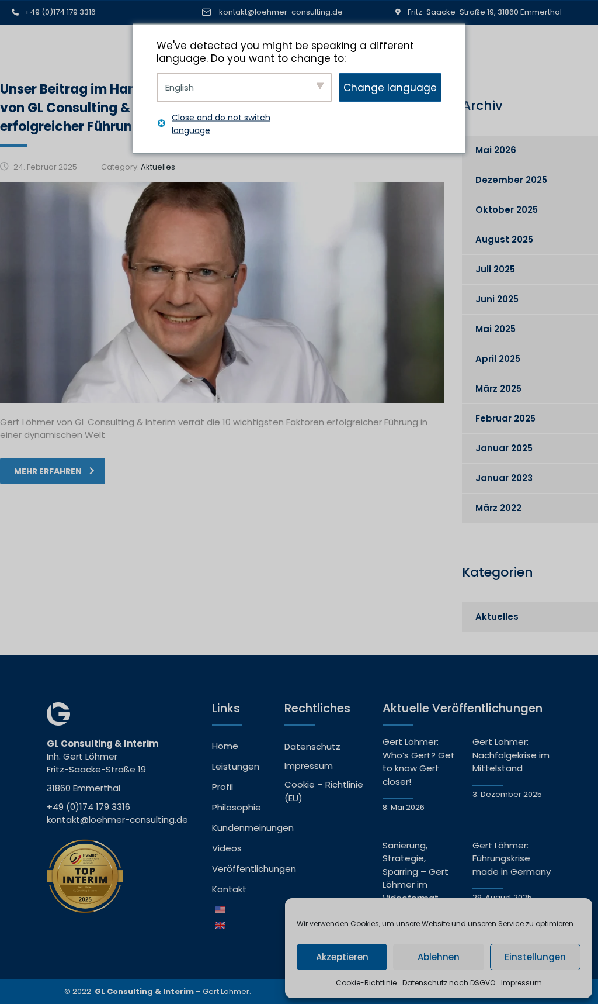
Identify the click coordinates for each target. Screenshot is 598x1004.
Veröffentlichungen (242, 868)
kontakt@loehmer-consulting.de (281, 12)
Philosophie (236, 807)
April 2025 (497, 359)
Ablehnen (439, 957)
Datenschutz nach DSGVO (448, 983)
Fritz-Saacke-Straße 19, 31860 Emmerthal (485, 12)
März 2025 (498, 388)
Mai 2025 (495, 329)
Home (225, 746)
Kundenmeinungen (242, 828)
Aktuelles (497, 616)
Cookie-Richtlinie (366, 983)
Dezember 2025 (511, 180)
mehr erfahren (48, 471)
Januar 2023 (504, 478)
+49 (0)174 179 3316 (60, 12)
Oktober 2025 (506, 209)
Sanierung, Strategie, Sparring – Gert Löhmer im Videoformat (415, 871)
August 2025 (504, 239)
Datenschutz (312, 746)
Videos (227, 848)
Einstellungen (535, 957)
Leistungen (235, 766)
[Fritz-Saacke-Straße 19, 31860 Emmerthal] (398, 12)
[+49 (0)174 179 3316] (15, 12)
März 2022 (498, 508)
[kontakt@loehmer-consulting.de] (206, 12)
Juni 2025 (497, 299)
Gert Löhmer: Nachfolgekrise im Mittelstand (511, 755)
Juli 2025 (495, 269)
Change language (390, 87)
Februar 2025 (505, 418)
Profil (222, 787)
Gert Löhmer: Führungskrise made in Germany (511, 858)
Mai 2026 (495, 150)
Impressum (521, 983)
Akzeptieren (342, 957)
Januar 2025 (504, 448)
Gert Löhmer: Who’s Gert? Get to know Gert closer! (419, 762)
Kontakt (229, 889)
